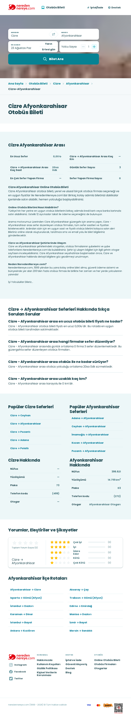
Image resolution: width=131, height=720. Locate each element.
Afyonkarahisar (77, 83)
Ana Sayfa (15, 83)
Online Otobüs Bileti (107, 660)
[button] (95, 7)
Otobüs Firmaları (105, 664)
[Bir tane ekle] (94, 46)
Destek (116, 7)
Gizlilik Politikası (47, 668)
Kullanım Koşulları (49, 664)
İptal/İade (96, 7)
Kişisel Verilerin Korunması (47, 674)
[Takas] (53, 34)
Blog (68, 672)
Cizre (57, 83)
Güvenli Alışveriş (76, 664)
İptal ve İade (74, 660)
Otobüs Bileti (38, 83)
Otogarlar (100, 668)
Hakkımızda (44, 660)
